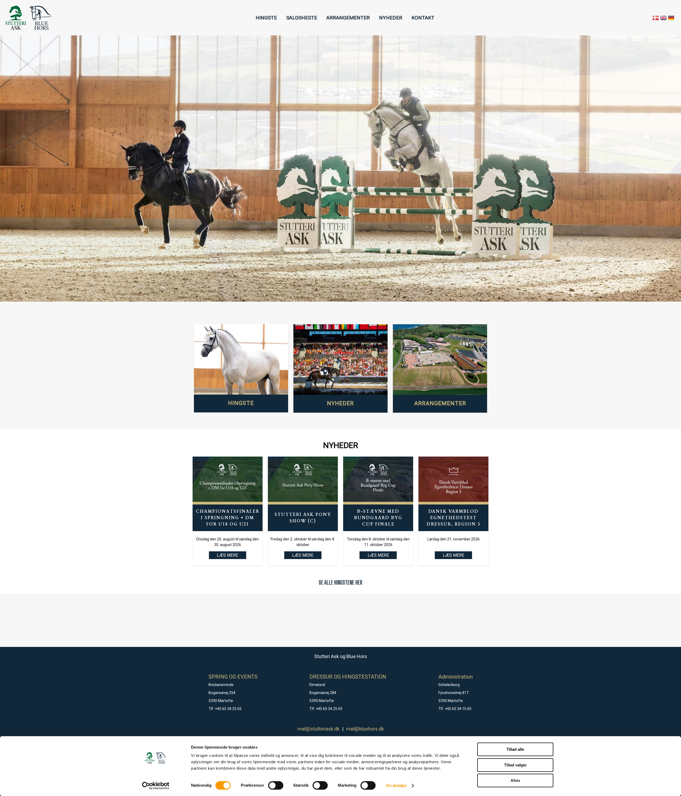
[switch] (275, 785)
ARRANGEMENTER (348, 18)
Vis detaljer (396, 785)
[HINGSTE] (241, 359)
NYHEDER (390, 18)
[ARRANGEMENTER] (440, 359)
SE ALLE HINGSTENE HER (340, 582)
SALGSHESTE (301, 18)
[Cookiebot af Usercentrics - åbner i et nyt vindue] (155, 786)
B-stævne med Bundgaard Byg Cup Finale (378, 517)
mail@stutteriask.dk (318, 729)
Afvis (515, 780)
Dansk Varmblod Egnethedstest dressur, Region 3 (453, 517)
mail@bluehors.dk (365, 729)
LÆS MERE (302, 555)
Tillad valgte (515, 765)
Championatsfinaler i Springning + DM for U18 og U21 (227, 517)
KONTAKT (423, 18)
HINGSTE (266, 18)
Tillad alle (515, 749)
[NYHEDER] (340, 359)
